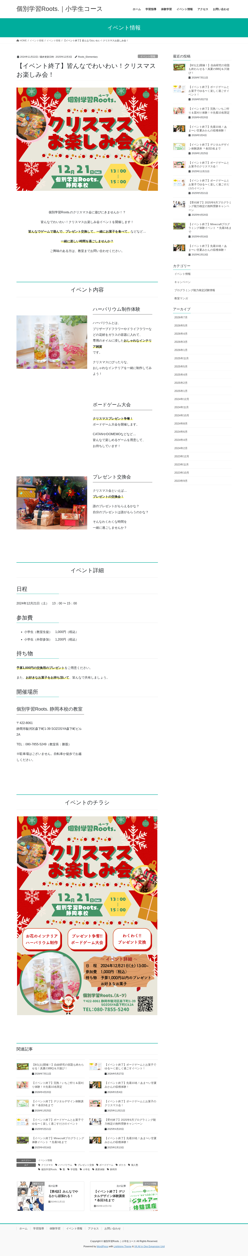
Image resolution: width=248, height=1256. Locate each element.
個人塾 (134, 1165)
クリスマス (47, 1165)
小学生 (86, 1169)
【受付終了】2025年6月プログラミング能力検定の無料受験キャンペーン (210, 206)
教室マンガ (181, 298)
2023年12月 (181, 456)
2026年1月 (181, 350)
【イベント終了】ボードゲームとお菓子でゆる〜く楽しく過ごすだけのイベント (209, 184)
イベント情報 (147, 56)
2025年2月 (181, 382)
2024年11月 (181, 407)
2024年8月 (181, 423)
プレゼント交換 (86, 1165)
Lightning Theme (123, 1246)
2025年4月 (181, 374)
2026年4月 (181, 333)
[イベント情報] (144, 1196)
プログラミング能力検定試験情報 (194, 290)
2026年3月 (181, 341)
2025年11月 (181, 358)
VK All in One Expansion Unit (149, 1246)
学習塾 (74, 1169)
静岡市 (113, 1169)
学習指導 (38, 1228)
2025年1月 (181, 390)
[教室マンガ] (31, 1196)
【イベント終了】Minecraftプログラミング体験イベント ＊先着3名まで (210, 228)
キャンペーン (182, 282)
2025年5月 (181, 366)
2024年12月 (181, 399)
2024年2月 (181, 448)
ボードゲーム (106, 1165)
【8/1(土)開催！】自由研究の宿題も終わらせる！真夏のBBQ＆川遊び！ (209, 69)
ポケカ (122, 1165)
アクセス (93, 1228)
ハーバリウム (65, 1165)
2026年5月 (181, 325)
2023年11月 (181, 464)
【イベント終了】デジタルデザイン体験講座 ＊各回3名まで (109, 1196)
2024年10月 (181, 415)
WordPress (102, 1246)
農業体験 (100, 1169)
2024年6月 (181, 431)
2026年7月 (181, 317)
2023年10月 (181, 472)
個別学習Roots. (49, 1169)
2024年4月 (181, 439)
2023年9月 (181, 480)
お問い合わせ (112, 1228)
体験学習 (55, 1228)
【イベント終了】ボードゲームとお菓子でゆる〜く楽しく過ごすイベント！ (209, 90)
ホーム (23, 1228)
